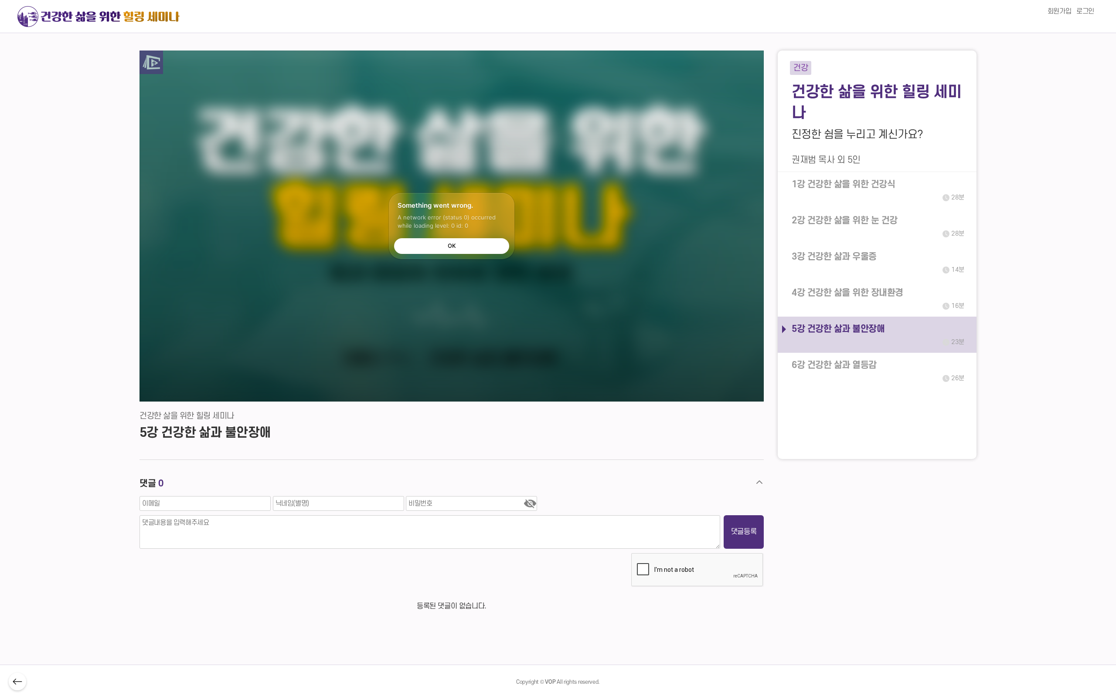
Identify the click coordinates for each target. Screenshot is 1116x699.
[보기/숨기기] (530, 503)
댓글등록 (743, 532)
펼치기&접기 (759, 482)
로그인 (1085, 11)
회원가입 (1060, 11)
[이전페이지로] (17, 681)
